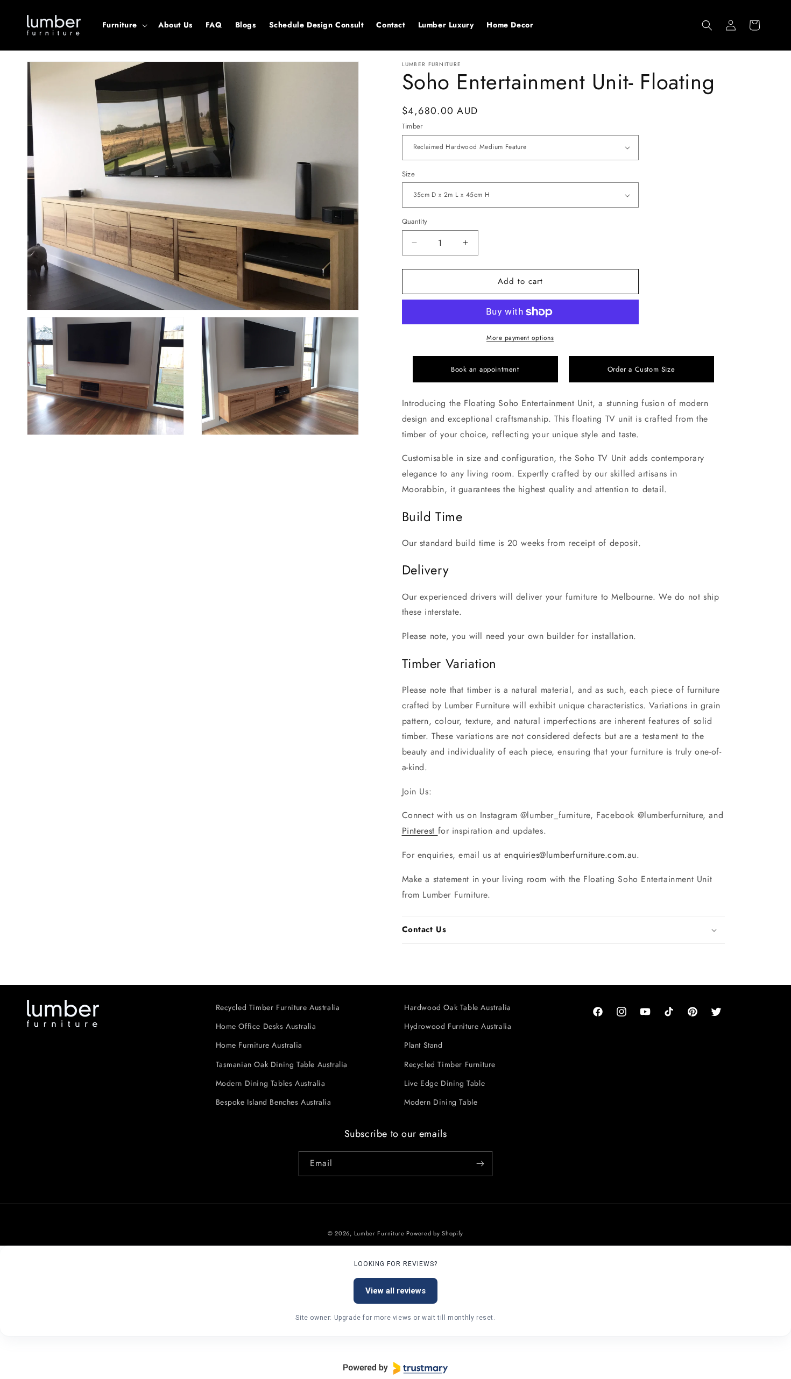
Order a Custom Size (641, 369)
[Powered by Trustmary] (395, 1368)
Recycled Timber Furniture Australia (278, 1007)
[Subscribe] (480, 1163)
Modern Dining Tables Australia (271, 1083)
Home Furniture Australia (259, 1045)
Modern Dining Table (440, 1102)
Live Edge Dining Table (444, 1083)
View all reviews (395, 1291)
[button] (124, 24)
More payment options (520, 338)
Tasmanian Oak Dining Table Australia (282, 1064)
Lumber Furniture (380, 1233)
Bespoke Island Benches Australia (273, 1102)
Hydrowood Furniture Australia (457, 1026)
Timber (412, 126)
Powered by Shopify (434, 1233)
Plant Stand (423, 1045)
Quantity (415, 221)
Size (408, 174)
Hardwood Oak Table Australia (457, 1007)
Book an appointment (485, 369)
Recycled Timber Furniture (450, 1064)
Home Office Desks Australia (266, 1026)
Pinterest (420, 830)
